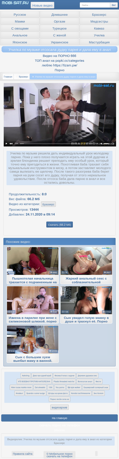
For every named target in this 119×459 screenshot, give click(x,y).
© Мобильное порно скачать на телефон (59, 455)
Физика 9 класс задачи (64, 375)
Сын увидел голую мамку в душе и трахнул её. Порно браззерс (86, 321)
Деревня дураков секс (87, 375)
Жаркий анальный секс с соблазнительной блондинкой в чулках (86, 282)
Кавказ (99, 28)
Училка (99, 35)
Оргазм (59, 21)
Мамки (20, 21)
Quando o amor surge (35, 393)
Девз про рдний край (42, 375)
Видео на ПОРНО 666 (59, 55)
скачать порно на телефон (59, 425)
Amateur (19, 393)
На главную (59, 418)
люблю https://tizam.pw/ (59, 65)
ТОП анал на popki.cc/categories (59, 60)
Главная (8, 76)
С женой (59, 35)
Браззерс (99, 14)
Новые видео (42, 5)
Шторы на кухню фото (58, 393)
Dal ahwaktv (40, 387)
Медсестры (99, 21)
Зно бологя (98, 393)
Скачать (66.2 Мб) (59, 225)
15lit (50, 387)
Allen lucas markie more (21, 387)
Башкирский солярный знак (96, 387)
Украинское (59, 42)
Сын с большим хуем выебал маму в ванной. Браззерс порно (32, 360)
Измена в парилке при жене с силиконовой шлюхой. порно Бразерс (33, 321)
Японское (20, 42)
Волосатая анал (85, 381)
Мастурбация (99, 42)
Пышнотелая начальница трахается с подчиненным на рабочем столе (33, 282)
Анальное (19, 35)
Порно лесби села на (59, 399)
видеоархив (59, 407)
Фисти (98, 381)
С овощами (20, 28)
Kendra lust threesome (80, 393)
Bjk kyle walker (74, 387)
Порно (59, 69)
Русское (20, 14)
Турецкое (59, 28)
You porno (60, 387)
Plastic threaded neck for (64, 381)
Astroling (25, 375)
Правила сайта (22, 454)
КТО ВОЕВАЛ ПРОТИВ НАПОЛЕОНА (34, 381)
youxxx (59, 429)
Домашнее (59, 14)
